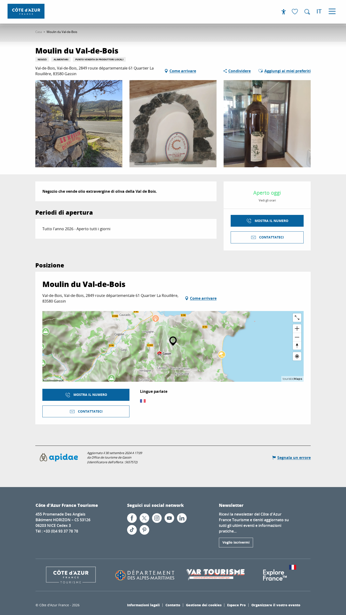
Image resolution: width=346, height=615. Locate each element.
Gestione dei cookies (203, 605)
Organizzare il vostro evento (275, 605)
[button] (307, 11)
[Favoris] (295, 12)
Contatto (172, 605)
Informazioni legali (143, 605)
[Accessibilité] (283, 11)
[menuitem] (26, 11)
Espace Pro (236, 605)
